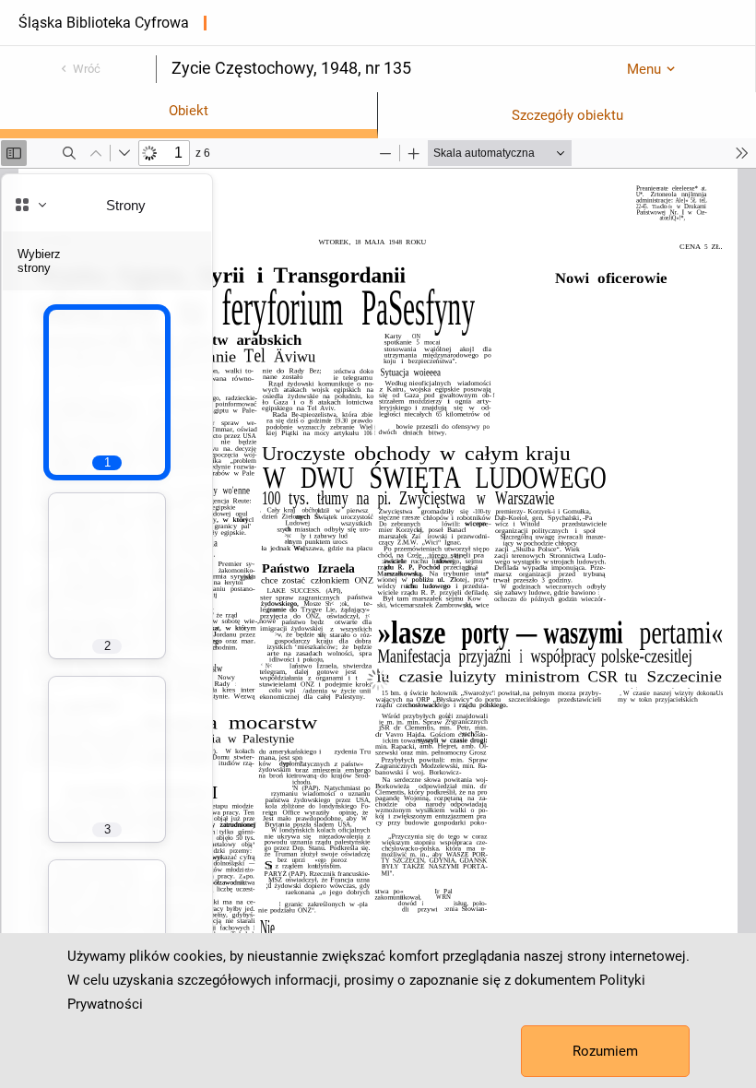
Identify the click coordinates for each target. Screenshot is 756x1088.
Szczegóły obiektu (567, 115)
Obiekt (188, 110)
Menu (644, 69)
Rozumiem (605, 1051)
